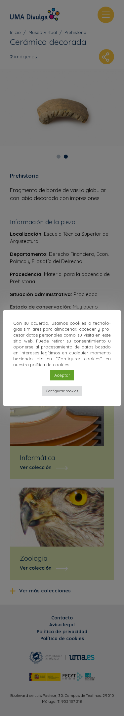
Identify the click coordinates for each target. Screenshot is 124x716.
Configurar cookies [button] (62, 391)
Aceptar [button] (62, 375)
